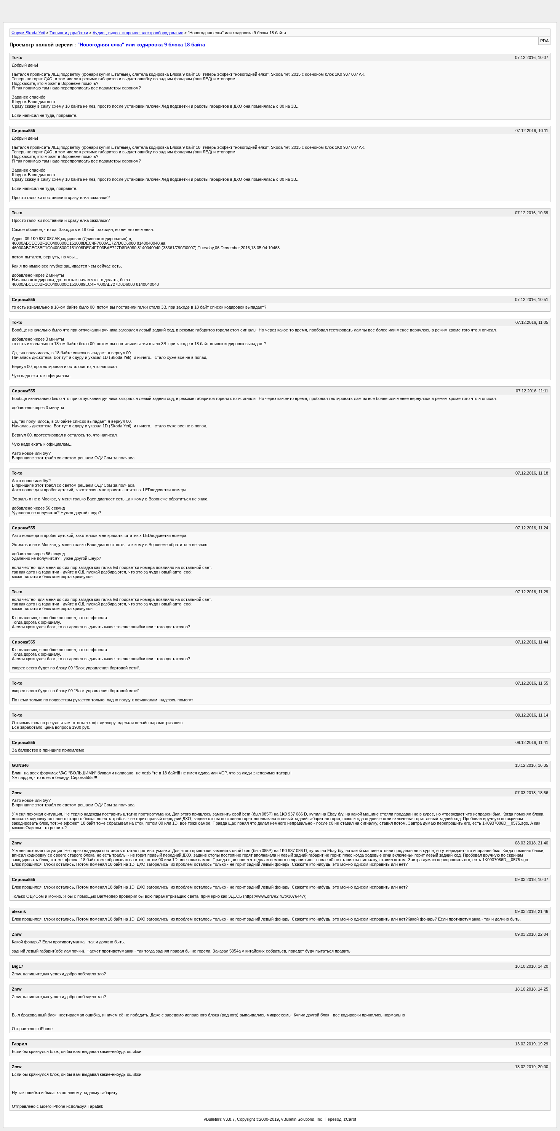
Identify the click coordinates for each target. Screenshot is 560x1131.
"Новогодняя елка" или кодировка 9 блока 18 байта (141, 45)
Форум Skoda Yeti (28, 32)
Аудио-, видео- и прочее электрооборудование (138, 32)
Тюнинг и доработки (69, 32)
